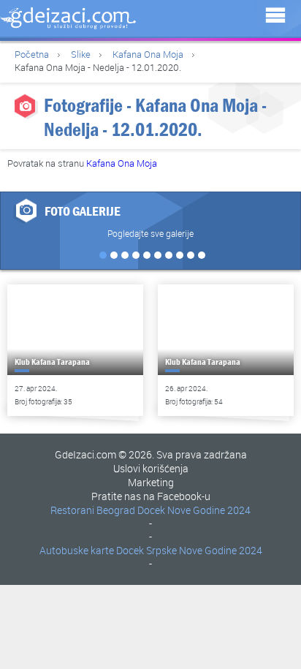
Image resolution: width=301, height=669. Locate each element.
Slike (81, 54)
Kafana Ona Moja (148, 54)
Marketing (151, 482)
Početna (32, 54)
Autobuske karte (76, 550)
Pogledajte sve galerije (150, 233)
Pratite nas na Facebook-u (150, 496)
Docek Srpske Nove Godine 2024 (189, 550)
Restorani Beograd (92, 510)
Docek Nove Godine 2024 (194, 510)
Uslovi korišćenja (150, 468)
